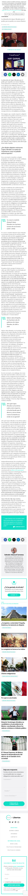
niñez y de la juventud (17, 470)
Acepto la (13, 882)
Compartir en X (20, 526)
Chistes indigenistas (8, 673)
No (9, 14)
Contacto (14, 836)
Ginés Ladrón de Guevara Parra (9, 676)
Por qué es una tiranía (9, 698)
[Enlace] (14, 817)
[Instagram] (18, 822)
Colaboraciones (7, 29)
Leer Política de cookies (17, 14)
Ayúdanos (14, 833)
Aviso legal (14, 843)
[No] (26, 8)
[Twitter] (12, 822)
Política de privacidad (14, 847)
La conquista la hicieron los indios (13, 649)
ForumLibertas (5, 730)
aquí (14, 889)
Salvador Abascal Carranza (10, 27)
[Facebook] (10, 822)
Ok (6, 14)
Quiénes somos (14, 830)
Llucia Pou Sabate (6, 627)
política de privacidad (15, 882)
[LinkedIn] (15, 822)
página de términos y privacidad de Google (11, 10)
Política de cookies (14, 850)
